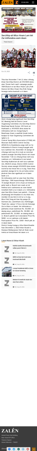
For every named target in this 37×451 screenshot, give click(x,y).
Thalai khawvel (8, 42)
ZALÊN (7, 2)
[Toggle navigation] (33, 2)
